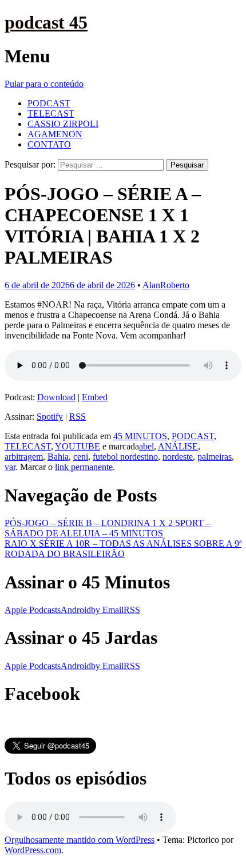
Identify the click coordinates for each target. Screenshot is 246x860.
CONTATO (49, 144)
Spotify (50, 416)
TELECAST (50, 113)
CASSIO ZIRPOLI (62, 124)
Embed (95, 397)
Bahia (58, 456)
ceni (80, 456)
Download (56, 397)
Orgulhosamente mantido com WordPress (79, 840)
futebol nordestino (125, 456)
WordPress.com (33, 850)
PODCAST (48, 103)
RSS (77, 416)
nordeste (177, 456)
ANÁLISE (178, 446)
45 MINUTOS (140, 436)
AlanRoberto (165, 285)
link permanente (84, 467)
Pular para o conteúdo (44, 84)
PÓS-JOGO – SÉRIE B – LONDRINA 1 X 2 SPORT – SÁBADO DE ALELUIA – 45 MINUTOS (108, 528)
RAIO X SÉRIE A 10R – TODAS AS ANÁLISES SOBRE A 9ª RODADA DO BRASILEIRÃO (123, 549)
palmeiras (214, 456)
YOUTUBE (77, 446)
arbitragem (24, 456)
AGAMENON (54, 134)
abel (146, 446)
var (10, 467)
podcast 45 (46, 22)
